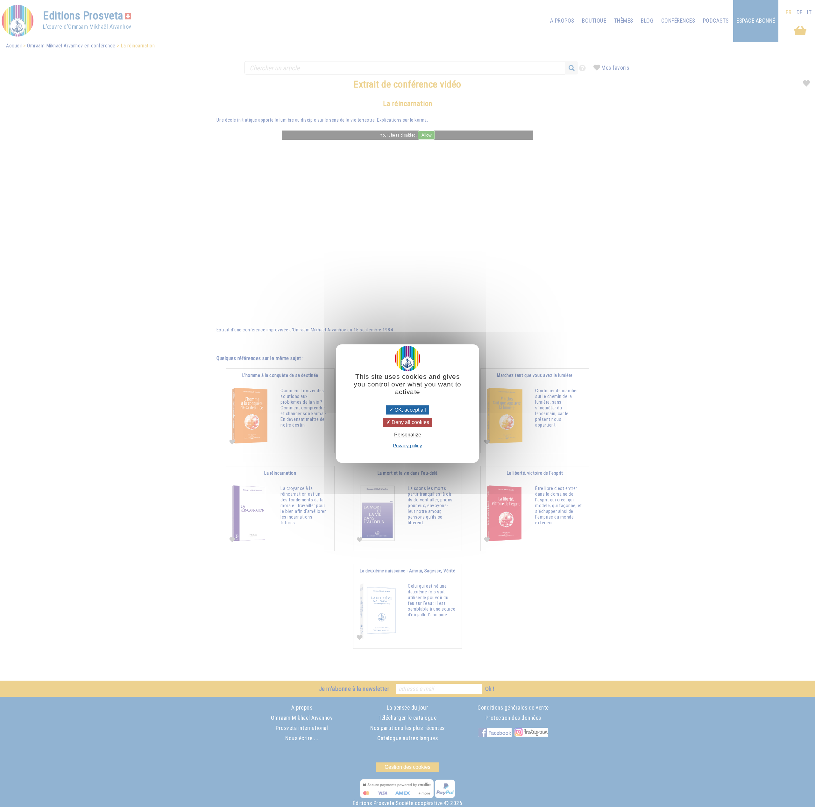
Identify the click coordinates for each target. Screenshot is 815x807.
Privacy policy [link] (407, 445)
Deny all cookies (409, 422)
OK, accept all (409, 410)
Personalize (407, 434)
